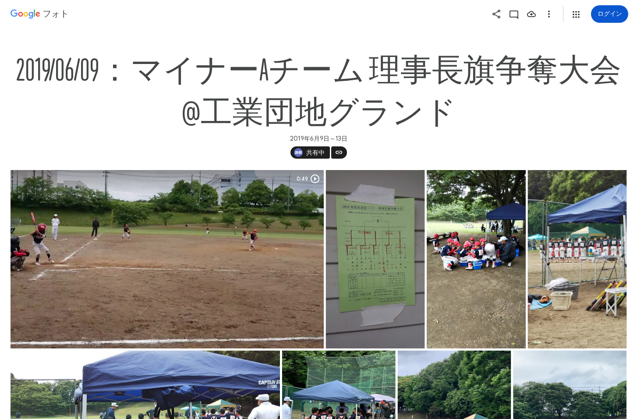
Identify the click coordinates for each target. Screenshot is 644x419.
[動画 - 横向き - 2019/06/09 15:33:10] (167, 259)
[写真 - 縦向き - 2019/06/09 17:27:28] (476, 259)
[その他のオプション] (549, 14)
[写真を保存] (531, 14)
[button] (576, 14)
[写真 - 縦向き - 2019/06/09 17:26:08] (375, 259)
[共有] (496, 14)
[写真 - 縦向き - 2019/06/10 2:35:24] (577, 259)
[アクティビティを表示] (514, 14)
